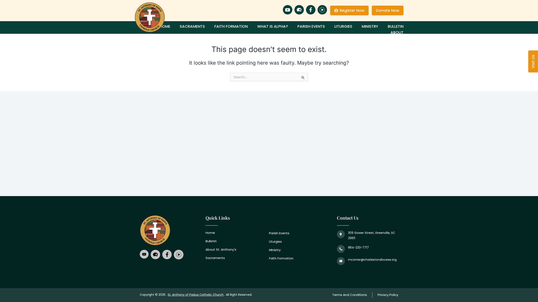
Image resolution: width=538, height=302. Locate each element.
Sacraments (192, 26)
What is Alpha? (272, 26)
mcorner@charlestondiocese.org (372, 260)
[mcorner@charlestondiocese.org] (341, 261)
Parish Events (311, 26)
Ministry (370, 26)
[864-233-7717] (341, 249)
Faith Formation (231, 26)
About (397, 32)
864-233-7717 (358, 247)
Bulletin (396, 26)
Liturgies (343, 26)
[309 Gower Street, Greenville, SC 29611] (341, 234)
